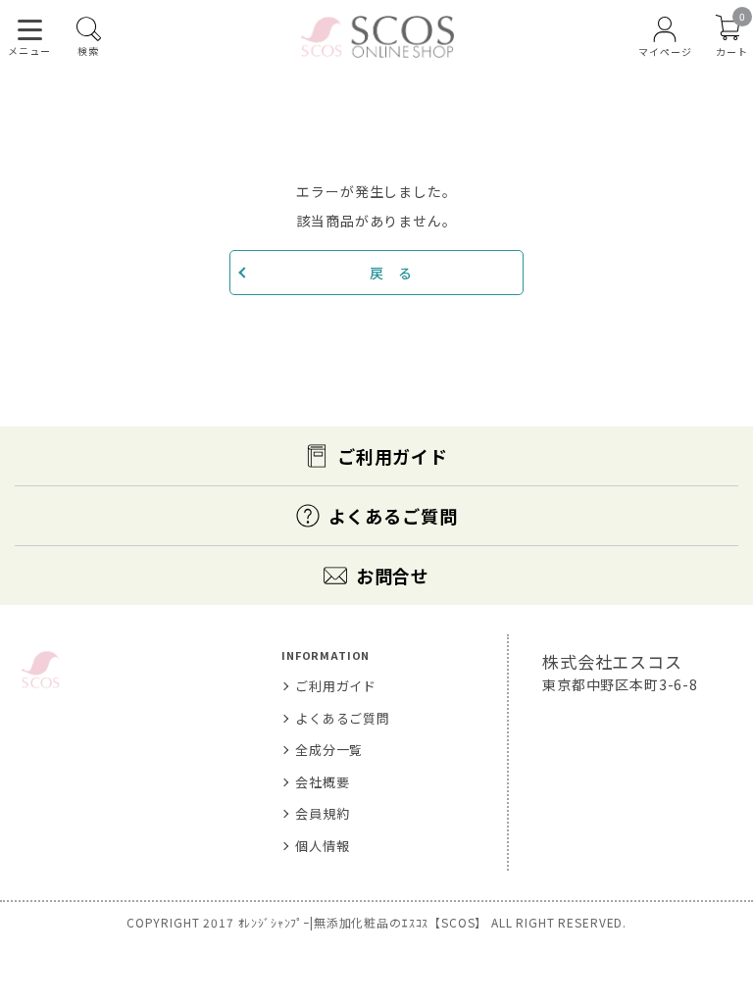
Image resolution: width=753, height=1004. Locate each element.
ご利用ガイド (392, 456)
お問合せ (392, 575)
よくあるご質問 (393, 515)
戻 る (391, 272)
